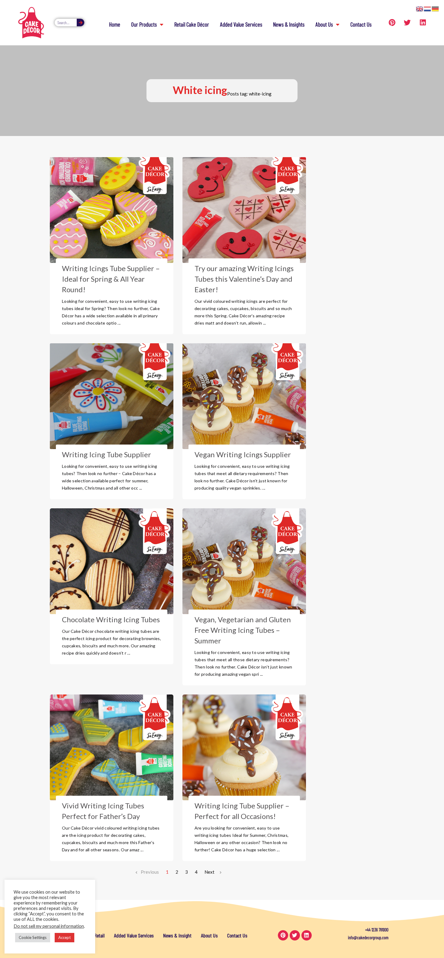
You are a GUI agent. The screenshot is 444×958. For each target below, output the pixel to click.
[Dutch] (428, 8)
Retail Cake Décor (191, 24)
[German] (435, 8)
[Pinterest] (392, 23)
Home (114, 24)
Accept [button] (64, 937)
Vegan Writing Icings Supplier (243, 454)
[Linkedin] (423, 23)
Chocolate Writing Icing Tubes (111, 619)
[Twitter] (407, 23)
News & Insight (177, 935)
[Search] (80, 22)
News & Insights (288, 24)
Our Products (144, 24)
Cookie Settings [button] (33, 937)
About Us (324, 24)
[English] (420, 8)
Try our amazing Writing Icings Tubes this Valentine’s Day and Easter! (244, 279)
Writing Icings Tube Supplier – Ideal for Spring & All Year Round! (111, 279)
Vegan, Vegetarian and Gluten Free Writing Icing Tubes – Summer (243, 630)
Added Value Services (241, 24)
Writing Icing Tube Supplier (106, 454)
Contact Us (361, 24)
